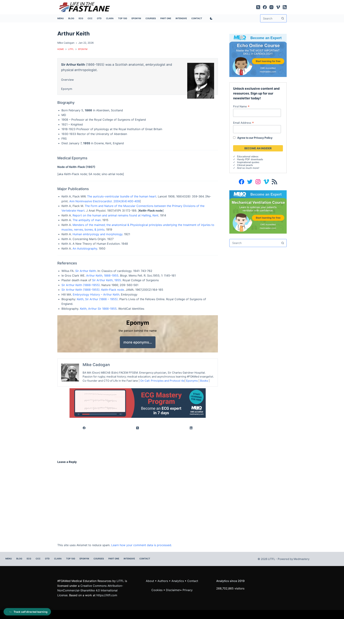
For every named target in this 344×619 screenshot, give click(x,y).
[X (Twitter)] (258, 7)
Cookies (157, 590)
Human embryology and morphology (97, 234)
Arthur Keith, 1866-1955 (102, 275)
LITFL (120, 581)
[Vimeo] (278, 7)
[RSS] (285, 7)
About (150, 581)
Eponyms (192, 380)
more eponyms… (137, 342)
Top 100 (122, 18)
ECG (81, 18)
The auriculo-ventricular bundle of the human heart (121, 196)
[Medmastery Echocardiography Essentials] (258, 55)
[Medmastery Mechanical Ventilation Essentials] (258, 211)
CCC (90, 18)
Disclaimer (173, 590)
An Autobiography (85, 248)
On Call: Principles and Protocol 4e (162, 380)
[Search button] (282, 18)
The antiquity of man (87, 220)
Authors (162, 581)
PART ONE (165, 18)
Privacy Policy (263, 137)
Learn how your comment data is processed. (141, 545)
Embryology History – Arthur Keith (96, 294)
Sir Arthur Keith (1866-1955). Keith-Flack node (92, 289)
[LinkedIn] (191, 427)
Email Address (243, 123)
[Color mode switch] (210, 18)
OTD (99, 18)
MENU (60, 18)
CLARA (110, 18)
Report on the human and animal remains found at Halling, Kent (115, 215)
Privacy (188, 590)
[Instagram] (271, 7)
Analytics (177, 581)
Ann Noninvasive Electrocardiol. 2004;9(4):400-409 (104, 201)
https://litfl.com (106, 595)
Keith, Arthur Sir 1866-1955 (98, 308)
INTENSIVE (181, 18)
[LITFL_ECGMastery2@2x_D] (138, 403)
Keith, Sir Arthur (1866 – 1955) (97, 299)
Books (204, 380)
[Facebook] (265, 7)
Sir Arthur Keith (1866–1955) (80, 285)
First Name (241, 106)
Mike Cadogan (96, 364)
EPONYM (136, 18)
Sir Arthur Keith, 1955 (106, 280)
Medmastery (301, 559)
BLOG (71, 18)
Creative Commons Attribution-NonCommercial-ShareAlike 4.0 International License (90, 590)
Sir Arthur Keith (85, 271)
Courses (150, 18)
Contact (196, 18)
